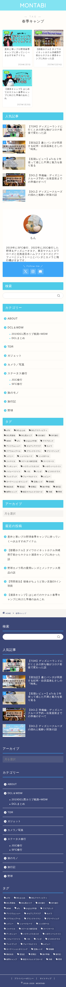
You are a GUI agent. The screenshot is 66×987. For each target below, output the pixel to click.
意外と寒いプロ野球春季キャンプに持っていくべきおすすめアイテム (34, 539)
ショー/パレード (26, 456)
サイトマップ (46, 978)
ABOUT (13, 318)
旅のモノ (13, 392)
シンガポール (44, 456)
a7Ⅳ (8, 430)
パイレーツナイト (13, 471)
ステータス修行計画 (29, 461)
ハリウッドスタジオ (31, 466)
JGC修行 (17, 379)
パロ (28, 471)
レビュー (46, 477)
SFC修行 (17, 384)
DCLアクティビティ (39, 430)
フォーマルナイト (30, 477)
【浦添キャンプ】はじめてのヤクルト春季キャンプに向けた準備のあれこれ (34, 597)
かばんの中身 (31, 441)
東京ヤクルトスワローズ (32, 492)
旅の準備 (45, 487)
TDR (11, 346)
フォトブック (11, 477)
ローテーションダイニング (16, 482)
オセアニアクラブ (34, 446)
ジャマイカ (10, 461)
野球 (10, 410)
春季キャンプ (11, 492)
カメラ (49, 446)
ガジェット (15, 355)
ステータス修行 (17, 373)
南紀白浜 (9, 487)
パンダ (39, 471)
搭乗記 (33, 487)
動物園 (51, 482)
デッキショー (11, 466)
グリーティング (53, 451)
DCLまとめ (18, 338)
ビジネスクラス (54, 471)
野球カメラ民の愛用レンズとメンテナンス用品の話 (34, 570)
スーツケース (48, 461)
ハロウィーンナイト (53, 466)
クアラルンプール (13, 451)
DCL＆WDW (16, 327)
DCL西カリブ (26, 435)
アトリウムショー (13, 446)
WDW (8, 441)
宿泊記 (22, 487)
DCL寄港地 (10, 435)
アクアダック (48, 441)
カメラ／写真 (16, 364)
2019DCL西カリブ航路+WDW (30, 334)
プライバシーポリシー (24, 978)
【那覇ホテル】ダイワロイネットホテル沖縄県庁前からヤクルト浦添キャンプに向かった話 (34, 555)
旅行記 (12, 401)
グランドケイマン (34, 451)
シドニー (9, 456)
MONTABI (33, 5)
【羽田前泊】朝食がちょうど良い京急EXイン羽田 (34, 583)
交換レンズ (38, 482)
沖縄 (50, 492)
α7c (18, 441)
